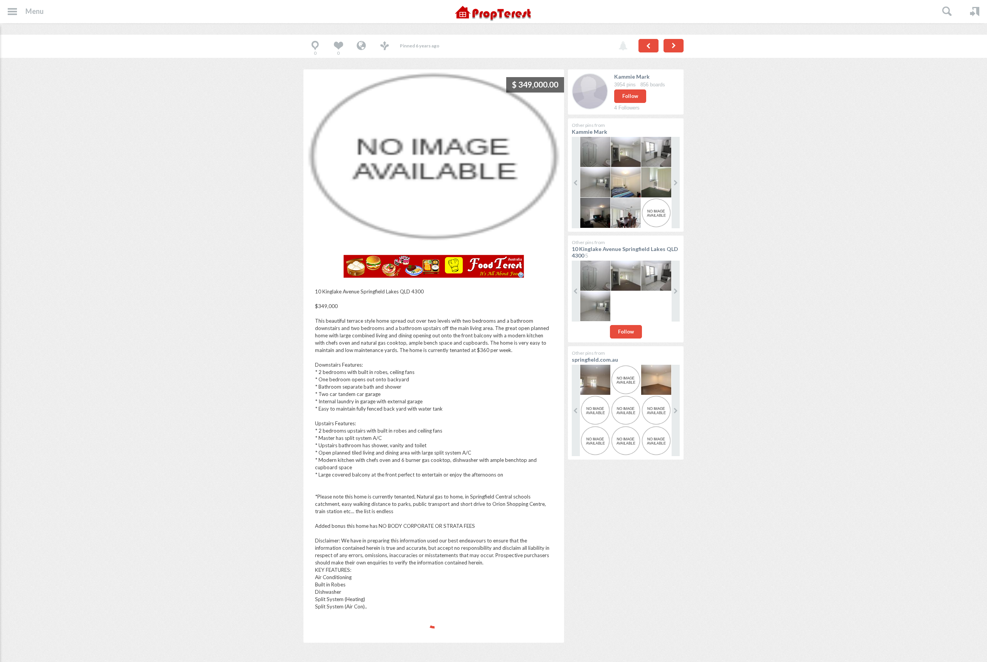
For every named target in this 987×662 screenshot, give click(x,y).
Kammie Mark (632, 76)
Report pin (623, 46)
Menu (34, 11)
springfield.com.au (595, 359)
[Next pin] (674, 45)
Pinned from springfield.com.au (361, 46)
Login (974, 11)
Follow (630, 96)
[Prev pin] (648, 45)
